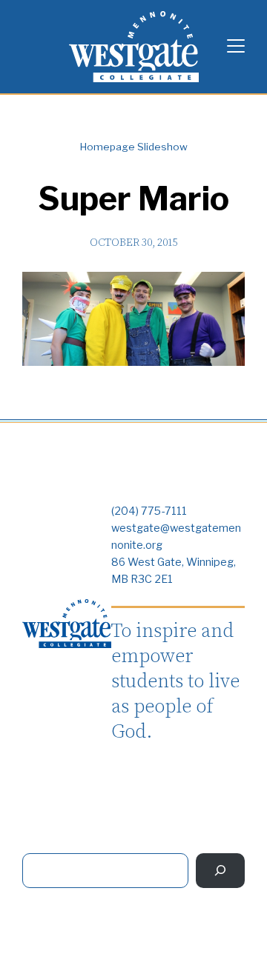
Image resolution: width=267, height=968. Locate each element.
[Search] (220, 870)
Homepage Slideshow (134, 147)
